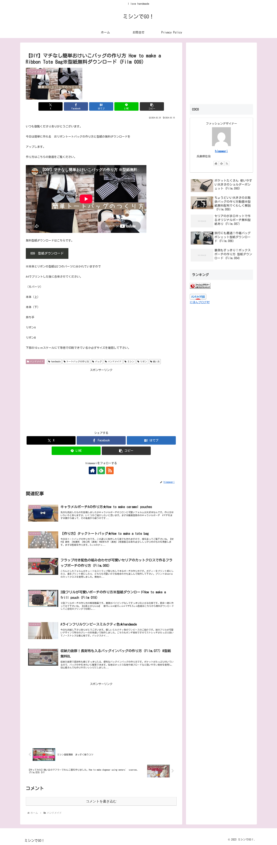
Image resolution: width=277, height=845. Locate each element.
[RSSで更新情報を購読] (110, 470)
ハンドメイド (37, 361)
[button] (152, 106)
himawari (221, 151)
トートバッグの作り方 (77, 361)
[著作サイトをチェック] (92, 470)
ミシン (130, 361)
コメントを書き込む (101, 801)
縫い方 (156, 361)
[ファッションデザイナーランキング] (200, 285)
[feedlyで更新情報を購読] (101, 470)
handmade (55, 361)
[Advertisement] (101, 399)
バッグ (98, 361)
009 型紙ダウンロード (47, 253)
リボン (143, 361)
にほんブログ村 (200, 302)
